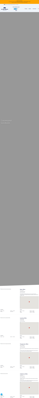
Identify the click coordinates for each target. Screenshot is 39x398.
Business (30, 8)
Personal (26, 8)
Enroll (16, 10)
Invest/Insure (34, 8)
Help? (17, 8)
